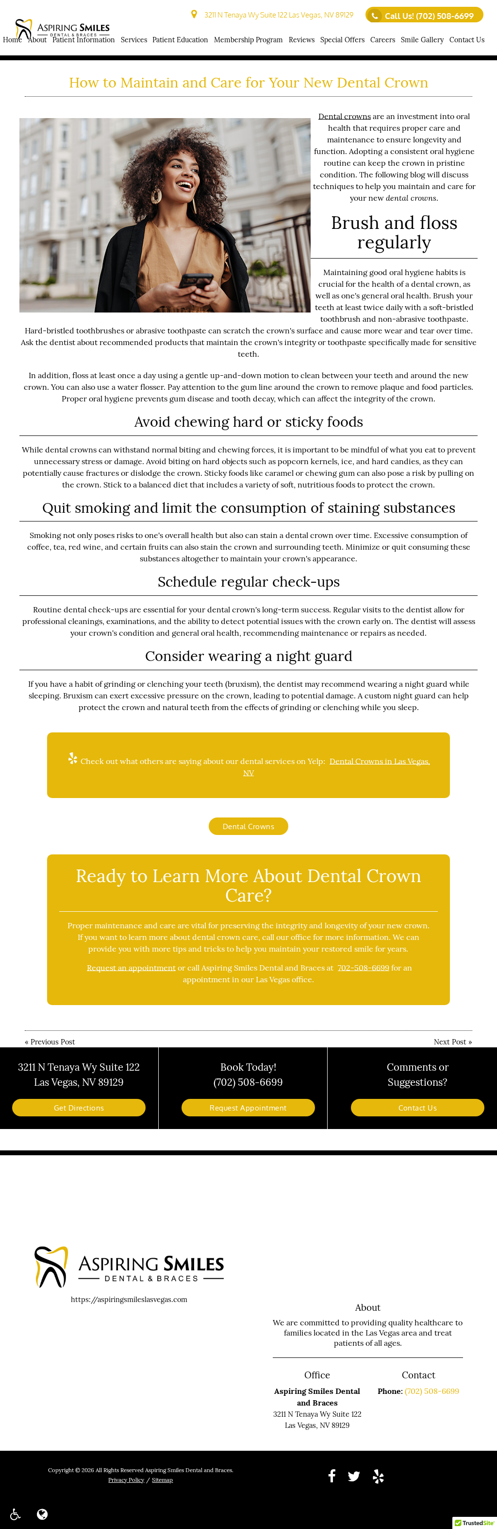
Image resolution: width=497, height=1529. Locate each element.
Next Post (450, 1041)
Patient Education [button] (180, 39)
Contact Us (417, 1107)
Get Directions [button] (79, 1107)
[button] (15, 1514)
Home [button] (12, 39)
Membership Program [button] (248, 39)
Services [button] (134, 39)
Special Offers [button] (342, 39)
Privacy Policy (126, 1479)
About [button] (37, 39)
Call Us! (429, 15)
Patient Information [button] (83, 39)
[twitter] (354, 1475)
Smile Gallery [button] (422, 39)
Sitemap (162, 1479)
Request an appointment (131, 968)
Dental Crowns (249, 826)
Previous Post (53, 1041)
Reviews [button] (302, 39)
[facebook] (332, 1475)
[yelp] (378, 1475)
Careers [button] (382, 39)
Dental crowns (344, 116)
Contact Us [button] (466, 39)
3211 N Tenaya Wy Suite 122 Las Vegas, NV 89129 (277, 14)
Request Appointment (248, 1107)
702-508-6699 (363, 968)
